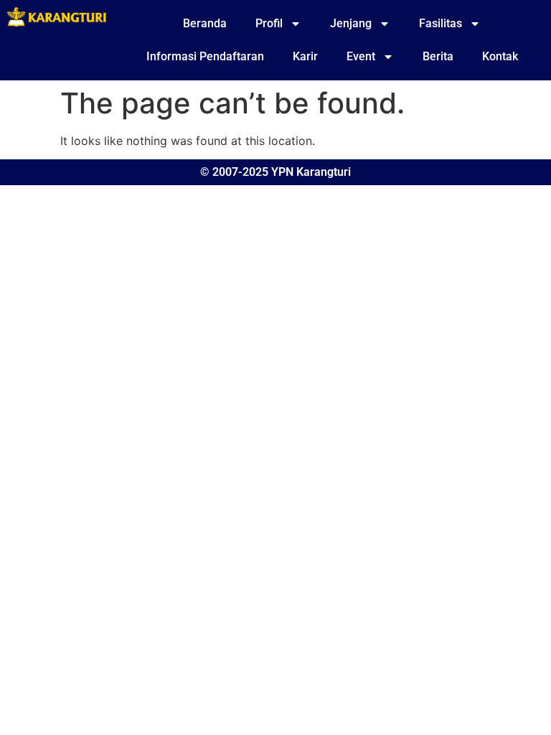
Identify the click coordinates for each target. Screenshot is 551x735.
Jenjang (351, 23)
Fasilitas (440, 23)
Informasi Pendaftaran (205, 56)
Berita (438, 56)
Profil (269, 23)
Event (361, 56)
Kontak (500, 56)
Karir (305, 56)
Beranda (205, 23)
